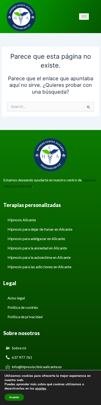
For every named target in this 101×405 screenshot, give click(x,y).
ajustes (40, 388)
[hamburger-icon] (84, 16)
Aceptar (14, 397)
